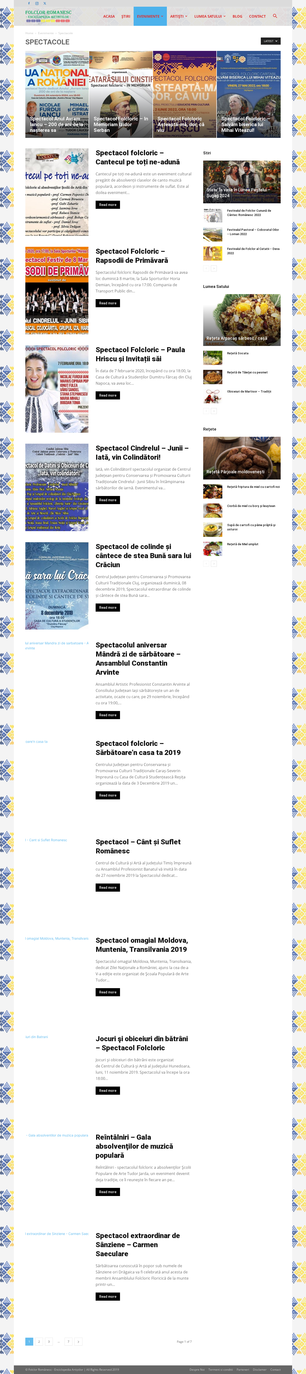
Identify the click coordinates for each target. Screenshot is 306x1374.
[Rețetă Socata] (212, 358)
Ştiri (125, 16)
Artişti (177, 16)
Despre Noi (197, 1370)
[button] (275, 16)
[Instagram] (36, 3)
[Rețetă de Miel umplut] (212, 549)
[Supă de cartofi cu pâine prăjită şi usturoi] (212, 530)
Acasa (109, 16)
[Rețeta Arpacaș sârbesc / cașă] (242, 320)
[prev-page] (206, 268)
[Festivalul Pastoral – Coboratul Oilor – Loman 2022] (212, 234)
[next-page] (78, 1342)
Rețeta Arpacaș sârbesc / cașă (237, 338)
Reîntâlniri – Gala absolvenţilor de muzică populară (134, 1146)
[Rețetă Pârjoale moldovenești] (242, 458)
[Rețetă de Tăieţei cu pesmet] (212, 377)
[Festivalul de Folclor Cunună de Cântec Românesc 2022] (212, 215)
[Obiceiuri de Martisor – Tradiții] (212, 396)
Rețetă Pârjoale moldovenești (235, 471)
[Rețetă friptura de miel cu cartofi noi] (212, 491)
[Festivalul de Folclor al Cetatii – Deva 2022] (212, 253)
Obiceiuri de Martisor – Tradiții (249, 391)
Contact (257, 16)
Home (29, 33)
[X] (44, 3)
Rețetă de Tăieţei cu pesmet (247, 372)
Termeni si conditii (220, 1370)
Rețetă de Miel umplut (242, 544)
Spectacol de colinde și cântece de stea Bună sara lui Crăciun (143, 555)
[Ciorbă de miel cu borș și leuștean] (212, 510)
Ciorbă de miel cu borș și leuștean (251, 506)
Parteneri (243, 1370)
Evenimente (148, 16)
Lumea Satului (208, 16)
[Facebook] (29, 3)
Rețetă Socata (237, 353)
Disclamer (260, 1370)
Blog (237, 16)
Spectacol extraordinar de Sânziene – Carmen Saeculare (138, 1244)
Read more (107, 205)
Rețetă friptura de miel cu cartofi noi (253, 487)
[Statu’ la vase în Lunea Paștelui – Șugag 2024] (242, 182)
